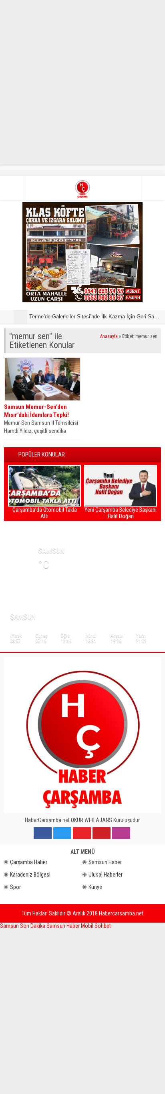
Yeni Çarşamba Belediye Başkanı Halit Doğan (121, 513)
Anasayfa (109, 336)
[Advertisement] (82, 82)
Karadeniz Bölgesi (30, 874)
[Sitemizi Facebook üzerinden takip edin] (43, 833)
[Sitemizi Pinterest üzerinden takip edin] (102, 833)
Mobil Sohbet (96, 926)
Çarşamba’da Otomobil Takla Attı (44, 513)
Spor (15, 887)
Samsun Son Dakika (23, 926)
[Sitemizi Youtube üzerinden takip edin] (82, 833)
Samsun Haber (105, 862)
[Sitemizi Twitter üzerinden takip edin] (62, 833)
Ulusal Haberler (106, 874)
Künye (95, 887)
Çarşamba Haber (28, 862)
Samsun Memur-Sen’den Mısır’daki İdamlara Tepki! (36, 410)
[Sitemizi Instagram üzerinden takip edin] (121, 833)
